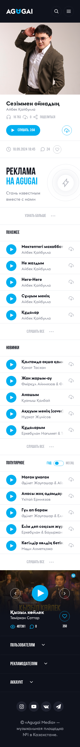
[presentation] (15, 593)
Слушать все (35, 332)
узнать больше (35, 216)
